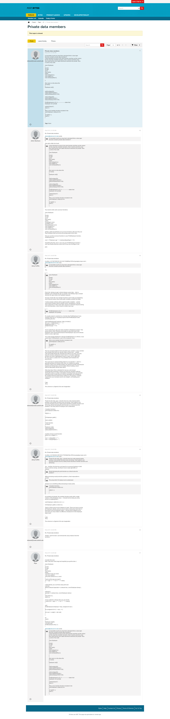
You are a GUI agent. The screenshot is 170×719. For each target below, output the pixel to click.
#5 (140, 449)
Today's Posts (50, 18)
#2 (140, 130)
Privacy (119, 708)
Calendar (41, 18)
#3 (140, 255)
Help (105, 708)
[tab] (32, 41)
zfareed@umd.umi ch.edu (52, 136)
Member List (32, 18)
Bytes (100, 708)
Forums (31, 15)
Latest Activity (42, 41)
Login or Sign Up (136, 1)
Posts (31, 41)
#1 (140, 50)
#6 (140, 530)
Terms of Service (128, 708)
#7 (140, 553)
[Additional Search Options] (139, 8)
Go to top (138, 708)
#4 (140, 395)
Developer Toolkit (81, 15)
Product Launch (53, 15)
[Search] (142, 8)
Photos (53, 41)
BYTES (40, 15)
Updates (67, 15)
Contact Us (111, 708)
